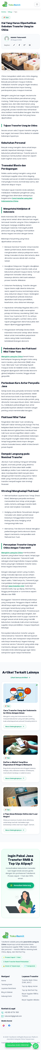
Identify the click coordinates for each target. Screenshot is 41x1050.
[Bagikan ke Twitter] (24, 45)
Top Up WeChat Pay (29, 990)
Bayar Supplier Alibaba (30, 1000)
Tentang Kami (6, 984)
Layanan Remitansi (8, 988)
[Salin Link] (14, 45)
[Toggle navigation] (37, 4)
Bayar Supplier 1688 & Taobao (30, 995)
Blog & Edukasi (6, 992)
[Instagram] (3, 1025)
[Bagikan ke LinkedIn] (30, 45)
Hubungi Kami (6, 996)
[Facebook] (9, 1025)
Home (3, 12)
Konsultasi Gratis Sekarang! (18, 1045)
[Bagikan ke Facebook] (19, 45)
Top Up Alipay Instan (30, 986)
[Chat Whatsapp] (36, 1046)
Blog (10, 12)
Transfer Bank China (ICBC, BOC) (29, 981)
